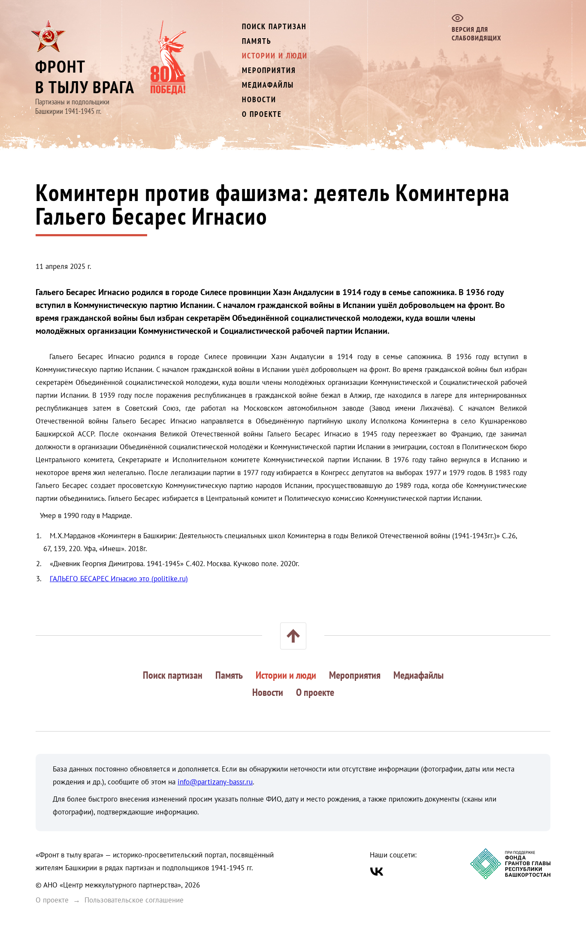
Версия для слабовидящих (476, 33)
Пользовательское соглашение (134, 900)
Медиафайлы (268, 85)
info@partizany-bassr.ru (215, 782)
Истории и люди (275, 56)
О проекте (262, 114)
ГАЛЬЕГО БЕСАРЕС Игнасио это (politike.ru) (119, 578)
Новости (259, 99)
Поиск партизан (274, 26)
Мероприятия (269, 70)
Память (257, 41)
